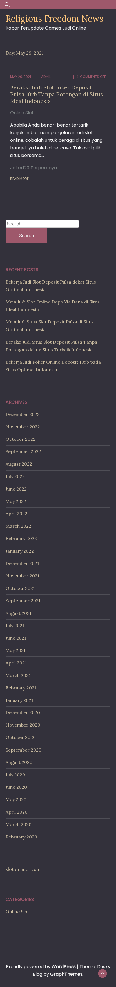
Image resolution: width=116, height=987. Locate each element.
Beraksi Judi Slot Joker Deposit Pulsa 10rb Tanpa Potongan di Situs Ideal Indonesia (56, 94)
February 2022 (21, 538)
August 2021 (19, 613)
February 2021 (21, 688)
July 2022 (15, 476)
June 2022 (16, 489)
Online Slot (22, 112)
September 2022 (23, 451)
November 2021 (22, 576)
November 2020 (23, 725)
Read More (19, 178)
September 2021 (23, 600)
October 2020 (21, 737)
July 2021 (15, 625)
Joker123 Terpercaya (33, 168)
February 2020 (21, 837)
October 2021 (20, 588)
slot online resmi (24, 869)
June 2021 (16, 638)
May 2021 (16, 650)
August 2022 (19, 464)
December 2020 (23, 712)
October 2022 (20, 439)
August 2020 (19, 762)
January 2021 (19, 700)
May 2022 (16, 501)
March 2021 (18, 675)
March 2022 (18, 526)
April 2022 (16, 513)
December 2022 (23, 414)
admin (46, 76)
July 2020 (15, 774)
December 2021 (22, 563)
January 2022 (20, 551)
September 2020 (23, 750)
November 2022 (23, 427)
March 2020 (19, 824)
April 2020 (17, 812)
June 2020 (16, 787)
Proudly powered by (41, 966)
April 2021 (16, 663)
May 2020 (16, 799)
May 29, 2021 (20, 76)
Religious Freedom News (54, 18)
